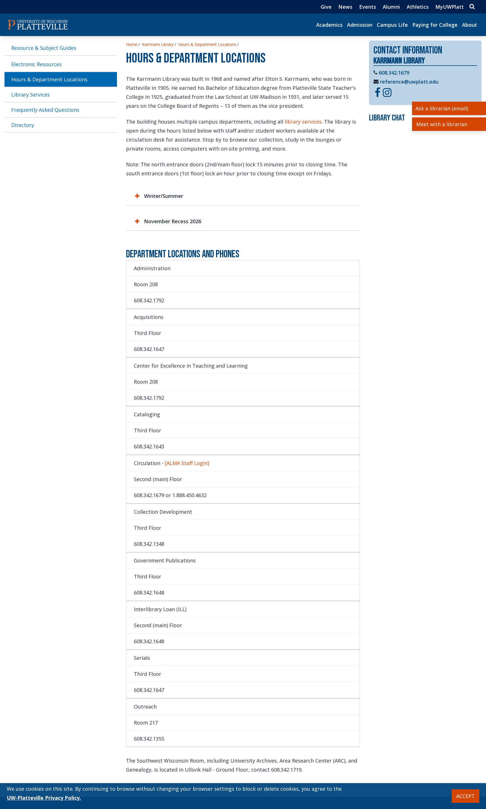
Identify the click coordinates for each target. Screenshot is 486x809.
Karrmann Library (158, 44)
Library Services (30, 94)
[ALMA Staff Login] (187, 463)
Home (131, 44)
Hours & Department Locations (49, 79)
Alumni (391, 6)
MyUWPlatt (449, 6)
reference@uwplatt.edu (409, 81)
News (345, 6)
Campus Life (392, 24)
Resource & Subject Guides (43, 47)
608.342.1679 (394, 72)
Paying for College (435, 24)
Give (326, 6)
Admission (359, 24)
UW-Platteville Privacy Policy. (44, 797)
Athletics (418, 6)
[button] (243, 196)
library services (303, 121)
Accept (465, 796)
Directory (22, 125)
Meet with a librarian (441, 124)
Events (367, 6)
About (469, 24)
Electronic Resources (36, 64)
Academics (329, 24)
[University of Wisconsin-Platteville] (38, 24)
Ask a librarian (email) (441, 108)
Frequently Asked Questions (45, 109)
